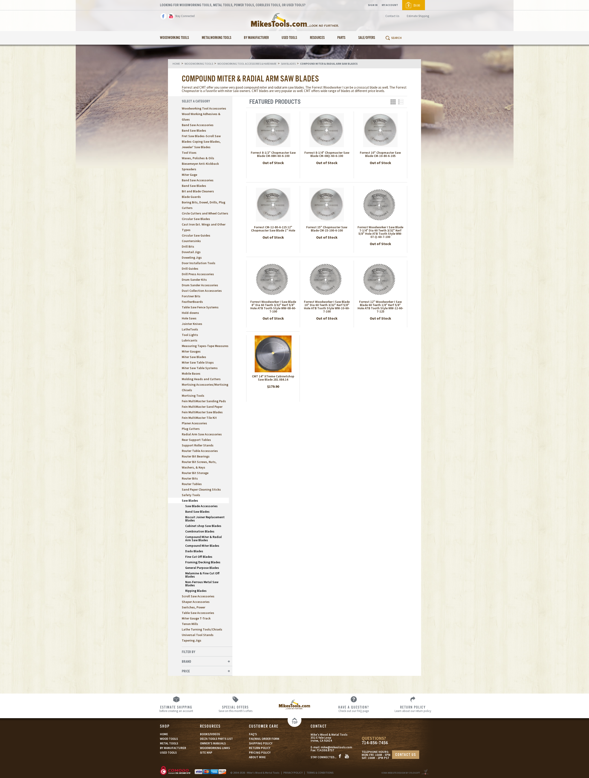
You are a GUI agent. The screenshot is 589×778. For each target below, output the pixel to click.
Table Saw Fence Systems (200, 307)
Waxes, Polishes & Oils (198, 158)
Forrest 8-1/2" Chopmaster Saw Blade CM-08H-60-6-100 (273, 154)
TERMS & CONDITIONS (320, 772)
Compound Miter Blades (202, 546)
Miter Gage (189, 175)
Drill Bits (188, 246)
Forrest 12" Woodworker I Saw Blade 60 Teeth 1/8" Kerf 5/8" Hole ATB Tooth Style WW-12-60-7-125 (380, 306)
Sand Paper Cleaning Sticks (201, 489)
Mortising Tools (193, 395)
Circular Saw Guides (196, 235)
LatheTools (190, 329)
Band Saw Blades (194, 130)
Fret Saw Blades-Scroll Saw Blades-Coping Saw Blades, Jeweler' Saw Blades (201, 141)
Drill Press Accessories (198, 274)
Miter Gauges (191, 351)
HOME (164, 734)
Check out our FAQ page (353, 708)
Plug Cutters (191, 429)
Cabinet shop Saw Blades (203, 526)
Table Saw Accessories (198, 613)
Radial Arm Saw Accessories (202, 434)
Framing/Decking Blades (202, 562)
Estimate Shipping (418, 16)
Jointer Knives (192, 324)
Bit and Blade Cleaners (198, 191)
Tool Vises (189, 152)
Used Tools (289, 37)
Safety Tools (191, 495)
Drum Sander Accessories (200, 285)
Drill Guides (190, 268)
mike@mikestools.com (336, 747)
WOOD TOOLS (169, 738)
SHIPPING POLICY (260, 743)
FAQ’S (253, 734)
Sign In (373, 5)
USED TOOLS (168, 752)
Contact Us (392, 16)
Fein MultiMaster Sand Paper (202, 407)
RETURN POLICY (259, 747)
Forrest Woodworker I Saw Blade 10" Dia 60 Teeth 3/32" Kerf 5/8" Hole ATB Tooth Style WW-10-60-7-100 (327, 306)
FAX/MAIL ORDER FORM (264, 738)
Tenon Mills (190, 624)
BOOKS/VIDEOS (210, 734)
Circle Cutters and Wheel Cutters (205, 213)
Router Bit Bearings (196, 456)
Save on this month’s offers (235, 708)
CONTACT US (405, 754)
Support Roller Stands (198, 445)
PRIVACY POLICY (293, 772)
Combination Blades (199, 531)
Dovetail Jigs (191, 252)
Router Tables (192, 484)
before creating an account (176, 708)
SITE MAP (206, 752)
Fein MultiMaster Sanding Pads (204, 401)
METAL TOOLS (169, 743)
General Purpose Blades (202, 568)
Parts (341, 37)
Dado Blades (194, 551)
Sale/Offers (366, 37)
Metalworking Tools (216, 37)
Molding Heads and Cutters (201, 379)
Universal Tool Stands (198, 635)
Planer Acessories (194, 423)
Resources (317, 37)
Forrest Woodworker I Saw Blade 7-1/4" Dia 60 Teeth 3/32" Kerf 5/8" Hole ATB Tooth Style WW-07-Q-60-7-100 (380, 232)
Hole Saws (189, 318)
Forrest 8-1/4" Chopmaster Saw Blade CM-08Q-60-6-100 (326, 154)
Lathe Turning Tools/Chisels (202, 629)
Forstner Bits (191, 296)
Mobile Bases (191, 373)
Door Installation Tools (198, 263)
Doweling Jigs (192, 257)
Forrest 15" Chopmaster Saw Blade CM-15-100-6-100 (326, 229)
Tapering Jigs (191, 640)
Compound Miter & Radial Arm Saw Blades (203, 538)
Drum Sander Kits (194, 280)
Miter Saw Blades (194, 357)
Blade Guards (191, 197)
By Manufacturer (256, 37)
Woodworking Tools (174, 37)
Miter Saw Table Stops (198, 362)
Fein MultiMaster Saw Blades (202, 412)
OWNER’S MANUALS (213, 743)
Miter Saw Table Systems (200, 368)
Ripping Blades (196, 591)
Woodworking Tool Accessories (204, 108)
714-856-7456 (375, 742)
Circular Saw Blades (196, 219)
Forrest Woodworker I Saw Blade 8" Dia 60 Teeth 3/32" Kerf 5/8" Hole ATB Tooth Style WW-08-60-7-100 (273, 306)
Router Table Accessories (200, 451)
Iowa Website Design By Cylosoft (400, 772)
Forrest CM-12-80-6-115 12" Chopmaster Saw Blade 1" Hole (273, 229)
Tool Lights (190, 335)
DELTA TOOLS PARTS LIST (216, 738)
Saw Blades (190, 500)
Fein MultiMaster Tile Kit (199, 418)
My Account (390, 5)
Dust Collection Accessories (202, 291)
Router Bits (190, 478)
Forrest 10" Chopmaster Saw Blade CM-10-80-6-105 (380, 154)
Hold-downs (190, 313)
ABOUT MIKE (257, 757)
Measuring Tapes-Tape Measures (205, 346)
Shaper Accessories (196, 602)
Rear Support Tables (196, 440)
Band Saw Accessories (198, 125)
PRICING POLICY (260, 752)
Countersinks (191, 241)
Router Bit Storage (195, 473)
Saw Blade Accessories (201, 506)
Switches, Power (193, 607)
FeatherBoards (192, 302)
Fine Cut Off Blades (198, 557)
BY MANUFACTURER (173, 747)
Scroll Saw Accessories (198, 596)
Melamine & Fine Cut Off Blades (202, 574)
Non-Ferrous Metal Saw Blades (201, 583)
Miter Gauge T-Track (196, 618)
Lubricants (189, 340)
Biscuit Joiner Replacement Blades (205, 518)
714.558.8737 (325, 750)
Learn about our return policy (413, 708)
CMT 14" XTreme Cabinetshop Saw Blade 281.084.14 (273, 378)
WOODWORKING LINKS (215, 747)
